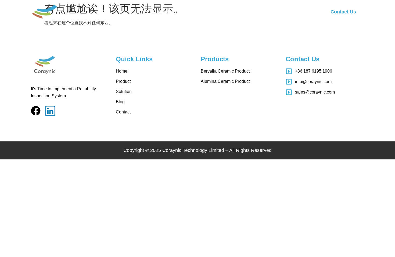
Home (145, 12)
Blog (212, 12)
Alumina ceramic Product (225, 81)
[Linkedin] (50, 111)
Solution (191, 12)
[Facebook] (36, 111)
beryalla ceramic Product (225, 71)
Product (167, 12)
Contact (232, 12)
